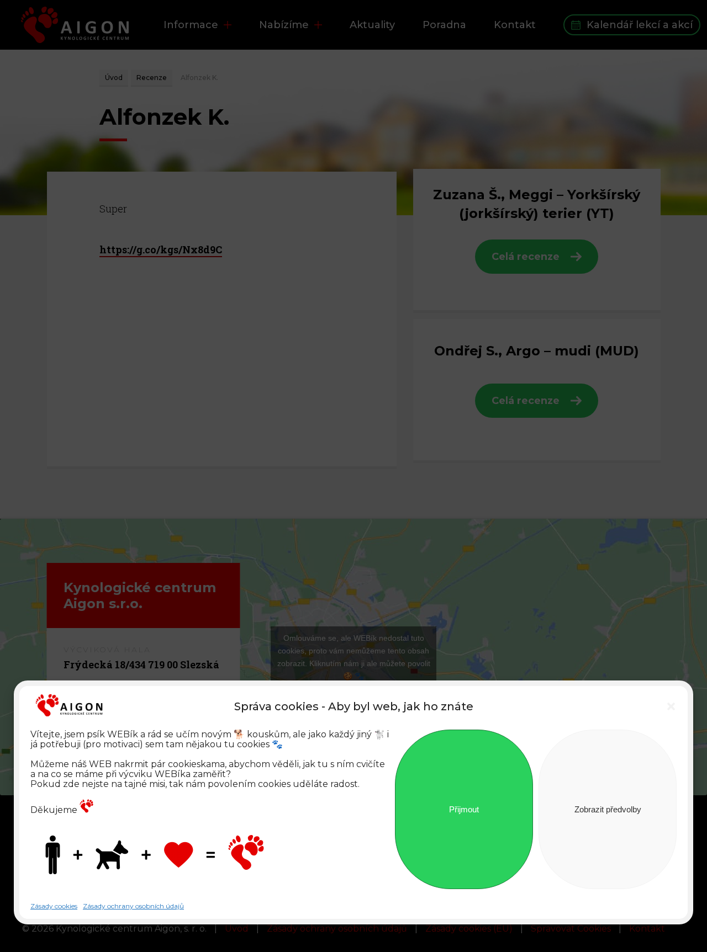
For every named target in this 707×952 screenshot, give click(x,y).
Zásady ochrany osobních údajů (133, 906)
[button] (671, 706)
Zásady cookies (53, 906)
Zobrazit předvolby (607, 809)
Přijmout (464, 809)
